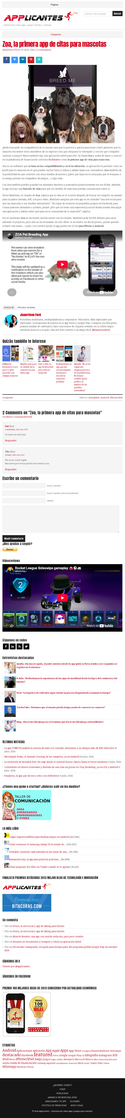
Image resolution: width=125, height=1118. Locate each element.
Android (104, 397)
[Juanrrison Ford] (10, 326)
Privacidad (103, 1059)
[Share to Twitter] (14, 62)
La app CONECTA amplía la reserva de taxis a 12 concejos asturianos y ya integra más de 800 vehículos (59, 748)
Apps (64, 1050)
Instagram (105, 1055)
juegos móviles (57, 1059)
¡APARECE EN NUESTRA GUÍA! (62, 1097)
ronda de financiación (23, 1063)
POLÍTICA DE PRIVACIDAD (54, 1105)
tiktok (80, 1063)
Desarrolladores (100, 1050)
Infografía (91, 1055)
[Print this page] (39, 62)
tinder (87, 1063)
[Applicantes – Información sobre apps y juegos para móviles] (41, 20)
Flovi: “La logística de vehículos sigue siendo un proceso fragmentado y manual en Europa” (64, 692)
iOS (115, 1055)
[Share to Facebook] (6, 62)
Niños (96, 1059)
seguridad (50, 1063)
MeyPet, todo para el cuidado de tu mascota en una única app (28, 368)
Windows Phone (25, 1066)
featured (43, 1054)
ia (83, 1055)
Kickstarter (54, 159)
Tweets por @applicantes (16, 966)
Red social (113, 1059)
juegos (46, 1059)
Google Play (75, 1055)
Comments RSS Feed (23, 416)
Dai (7, 426)
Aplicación (39, 1050)
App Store (75, 1050)
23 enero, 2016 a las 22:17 (14, 455)
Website (50, 501)
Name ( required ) (54, 486)
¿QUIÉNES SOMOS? (62, 1085)
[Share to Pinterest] (31, 62)
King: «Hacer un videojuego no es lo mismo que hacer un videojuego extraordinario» (60, 721)
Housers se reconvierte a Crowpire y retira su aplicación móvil (47, 941)
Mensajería (69, 1059)
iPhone (12, 1059)
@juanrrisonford (101, 329)
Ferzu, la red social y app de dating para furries (38, 926)
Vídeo (100, 1063)
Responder (10, 440)
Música (89, 1059)
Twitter (93, 1063)
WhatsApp (9, 1066)
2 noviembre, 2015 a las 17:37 (16, 429)
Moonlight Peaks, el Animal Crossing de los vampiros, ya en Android (41, 756)
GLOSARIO (75, 1101)
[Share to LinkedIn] (23, 62)
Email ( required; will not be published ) (63, 493)
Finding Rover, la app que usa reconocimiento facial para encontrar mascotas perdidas (63, 373)
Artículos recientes (26, 307)
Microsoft (80, 1059)
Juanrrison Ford (10, 49)
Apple (56, 1050)
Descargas (115, 1050)
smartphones (62, 1063)
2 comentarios (43, 49)
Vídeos (106, 1063)
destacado (11, 1054)
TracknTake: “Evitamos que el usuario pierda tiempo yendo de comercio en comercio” (61, 707)
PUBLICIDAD (62, 1093)
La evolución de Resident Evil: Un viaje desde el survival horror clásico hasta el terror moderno (55, 761)
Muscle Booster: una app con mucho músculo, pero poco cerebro (48, 936)
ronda (5, 1063)
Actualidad (94, 397)
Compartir (7, 397)
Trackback (7, 416)
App (49, 1050)
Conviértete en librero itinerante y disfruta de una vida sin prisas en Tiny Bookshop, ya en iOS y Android (61, 767)
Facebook (27, 1055)
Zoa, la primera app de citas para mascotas (54, 44)
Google (63, 1055)
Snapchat (73, 1063)
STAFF (62, 1089)
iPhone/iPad (116, 397)
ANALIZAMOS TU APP (55, 1101)
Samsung (41, 1063)
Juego (38, 1059)
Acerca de (9, 307)
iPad (5, 1059)
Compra (86, 1050)
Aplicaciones (24, 1050)
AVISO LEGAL (77, 1105)
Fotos (56, 1055)
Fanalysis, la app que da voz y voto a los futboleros (31, 775)
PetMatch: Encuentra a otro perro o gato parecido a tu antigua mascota (10, 370)
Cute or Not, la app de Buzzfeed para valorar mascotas (45, 368)
